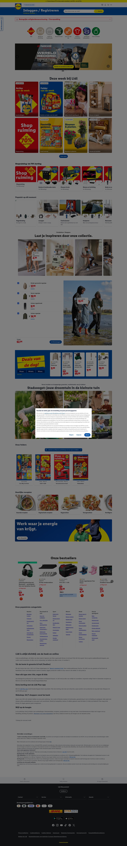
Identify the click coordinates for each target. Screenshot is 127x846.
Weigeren (71, 435)
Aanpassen (78, 435)
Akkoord (87, 435)
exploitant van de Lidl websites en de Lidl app (54, 413)
